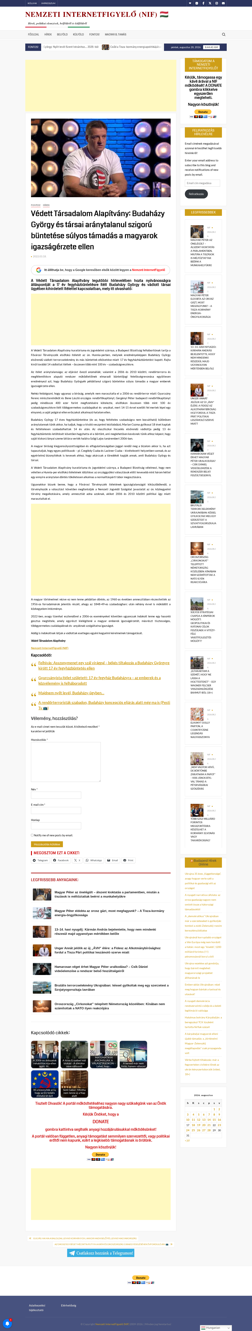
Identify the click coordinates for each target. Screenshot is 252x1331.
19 (198, 1125)
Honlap (35, 820)
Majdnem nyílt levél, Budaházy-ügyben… (71, 693)
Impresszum (48, 3)
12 (198, 1119)
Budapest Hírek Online (205, 862)
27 (204, 1130)
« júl (187, 1140)
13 (204, 1119)
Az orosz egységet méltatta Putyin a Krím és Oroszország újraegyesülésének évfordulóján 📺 (111, 1244)
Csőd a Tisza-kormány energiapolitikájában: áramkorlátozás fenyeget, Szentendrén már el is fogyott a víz (134, 47)
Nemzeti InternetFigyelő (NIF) (112, 1324)
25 (193, 1130)
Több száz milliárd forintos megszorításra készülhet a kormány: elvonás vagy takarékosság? (203, 829)
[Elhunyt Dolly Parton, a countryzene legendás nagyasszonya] (197, 713)
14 (209, 1119)
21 (209, 1125)
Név (34, 789)
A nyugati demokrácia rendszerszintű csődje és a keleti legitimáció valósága (203, 1005)
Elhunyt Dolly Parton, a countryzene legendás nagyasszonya (200, 730)
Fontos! (94, 34)
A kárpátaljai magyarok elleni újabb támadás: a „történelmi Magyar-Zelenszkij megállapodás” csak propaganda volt (203, 1043)
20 (204, 1125)
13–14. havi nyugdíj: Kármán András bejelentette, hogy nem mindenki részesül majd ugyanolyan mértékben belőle (203, 357)
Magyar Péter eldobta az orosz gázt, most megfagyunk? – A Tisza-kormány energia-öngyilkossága (202, 306)
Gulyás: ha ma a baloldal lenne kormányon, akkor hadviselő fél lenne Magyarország (85, 1238)
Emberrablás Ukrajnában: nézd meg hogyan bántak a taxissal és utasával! (203, 989)
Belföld (62, 34)
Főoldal (33, 34)
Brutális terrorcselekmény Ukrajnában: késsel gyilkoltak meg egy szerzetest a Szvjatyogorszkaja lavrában (203, 516)
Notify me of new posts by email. (53, 835)
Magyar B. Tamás (115, 34)
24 (187, 1130)
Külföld (78, 34)
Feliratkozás (196, 194)
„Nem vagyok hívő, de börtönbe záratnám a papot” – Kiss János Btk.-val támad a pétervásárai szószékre (203, 778)
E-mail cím (38, 804)
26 (198, 1130)
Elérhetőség (68, 1305)
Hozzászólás (39, 739)
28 (209, 1130)
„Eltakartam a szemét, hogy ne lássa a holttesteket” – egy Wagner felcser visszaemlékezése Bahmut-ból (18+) (203, 682)
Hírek (48, 34)
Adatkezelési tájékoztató (37, 1308)
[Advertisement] (101, 85)
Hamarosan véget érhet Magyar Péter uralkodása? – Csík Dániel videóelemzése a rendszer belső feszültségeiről (203, 464)
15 (214, 1119)
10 (187, 1119)
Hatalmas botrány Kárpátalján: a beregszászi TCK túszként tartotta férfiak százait (203, 1022)
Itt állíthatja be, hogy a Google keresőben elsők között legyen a (104, 270)
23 (219, 1125)
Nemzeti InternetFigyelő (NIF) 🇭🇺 (97, 14)
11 (193, 1119)
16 (219, 1119)
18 (193, 1125)
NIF (208, 227)
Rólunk (32, 3)
